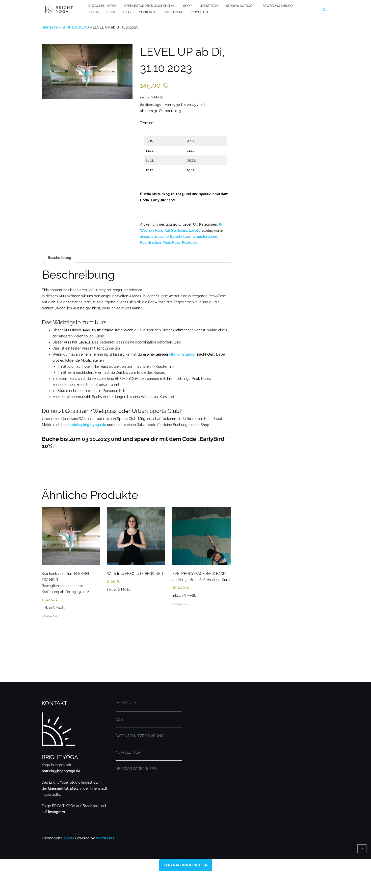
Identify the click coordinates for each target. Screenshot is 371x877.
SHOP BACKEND (75, 27)
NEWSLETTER (128, 752)
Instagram (56, 812)
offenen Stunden (182, 354)
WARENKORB (173, 12)
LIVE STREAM (208, 6)
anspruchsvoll (152, 236)
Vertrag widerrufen (185, 865)
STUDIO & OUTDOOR (240, 6)
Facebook (91, 806)
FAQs (126, 12)
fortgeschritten (177, 236)
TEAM (111, 12)
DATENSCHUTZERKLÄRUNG (140, 736)
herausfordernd (204, 236)
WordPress (105, 838)
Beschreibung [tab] (59, 258)
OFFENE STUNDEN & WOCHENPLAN (149, 6)
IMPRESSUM (126, 703)
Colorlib (67, 838)
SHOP (187, 6)
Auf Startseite (176, 230)
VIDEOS (93, 12)
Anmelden (199, 12)
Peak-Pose (171, 243)
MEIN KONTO (147, 12)
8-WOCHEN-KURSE (102, 6)
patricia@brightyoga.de (86, 425)
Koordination (150, 243)
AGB (119, 719)
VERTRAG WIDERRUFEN (136, 769)
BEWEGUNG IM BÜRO (277, 6)
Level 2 (195, 230)
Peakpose (190, 243)
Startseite (50, 27)
